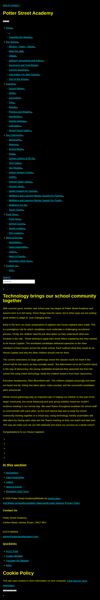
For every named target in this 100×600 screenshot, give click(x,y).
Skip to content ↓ (11, 5)
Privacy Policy (72, 503)
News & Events (14, 486)
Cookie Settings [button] (56, 503)
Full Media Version (12, 503)
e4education (54, 498)
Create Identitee (14, 556)
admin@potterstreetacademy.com (20, 536)
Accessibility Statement (35, 503)
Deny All (14, 590)
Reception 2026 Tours (17, 491)
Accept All (6, 590)
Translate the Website (17, 560)
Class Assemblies (15, 477)
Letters (9, 482)
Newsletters (12, 472)
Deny (10, 590)
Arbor (9, 565)
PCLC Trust (12, 551)
